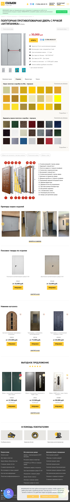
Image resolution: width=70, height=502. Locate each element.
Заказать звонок (52, 4)
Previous (2, 184)
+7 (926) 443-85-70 (41, 4)
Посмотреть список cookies (49, 496)
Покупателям (5, 432)
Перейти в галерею (35, 202)
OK (33, 496)
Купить (33, 40)
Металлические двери (31, 432)
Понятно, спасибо (62, 11)
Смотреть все (35, 254)
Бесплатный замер (61, 4)
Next (67, 184)
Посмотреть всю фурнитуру (60, 83)
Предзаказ (18, 248)
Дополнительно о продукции (55, 432)
